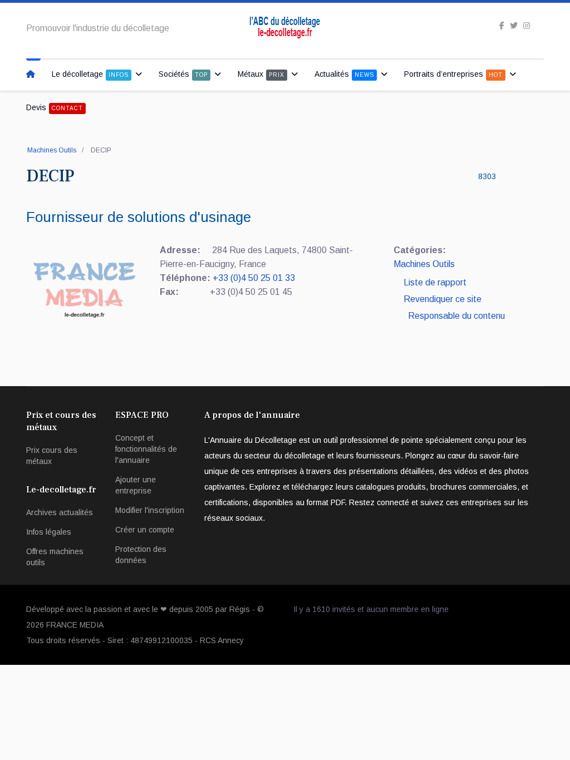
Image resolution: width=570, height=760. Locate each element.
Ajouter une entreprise (135, 485)
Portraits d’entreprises (453, 74)
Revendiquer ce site (442, 299)
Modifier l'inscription (149, 510)
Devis (54, 107)
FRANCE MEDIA (75, 624)
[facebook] (501, 25)
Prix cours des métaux (51, 456)
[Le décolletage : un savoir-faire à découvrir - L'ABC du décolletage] (33, 74)
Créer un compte (144, 529)
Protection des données (140, 555)
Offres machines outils (54, 557)
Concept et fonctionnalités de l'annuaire (146, 449)
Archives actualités (59, 512)
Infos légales (48, 531)
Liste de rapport (433, 282)
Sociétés (183, 74)
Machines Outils (51, 150)
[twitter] (514, 25)
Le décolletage (90, 74)
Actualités (344, 74)
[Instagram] (526, 25)
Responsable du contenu (456, 315)
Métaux (261, 74)
